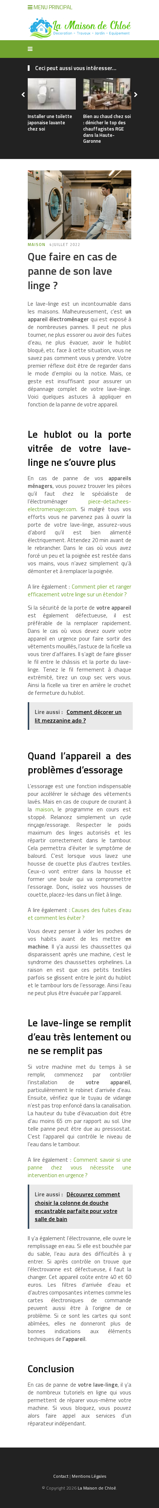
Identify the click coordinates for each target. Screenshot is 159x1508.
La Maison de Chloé (97, 1487)
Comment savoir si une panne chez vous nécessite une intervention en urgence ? (79, 1167)
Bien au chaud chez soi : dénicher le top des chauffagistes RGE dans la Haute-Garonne (107, 128)
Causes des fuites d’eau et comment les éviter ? (79, 914)
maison (44, 809)
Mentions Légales (89, 1476)
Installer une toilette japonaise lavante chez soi (50, 122)
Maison (36, 244)
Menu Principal (52, 7)
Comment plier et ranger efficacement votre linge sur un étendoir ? (79, 590)
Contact (60, 1476)
